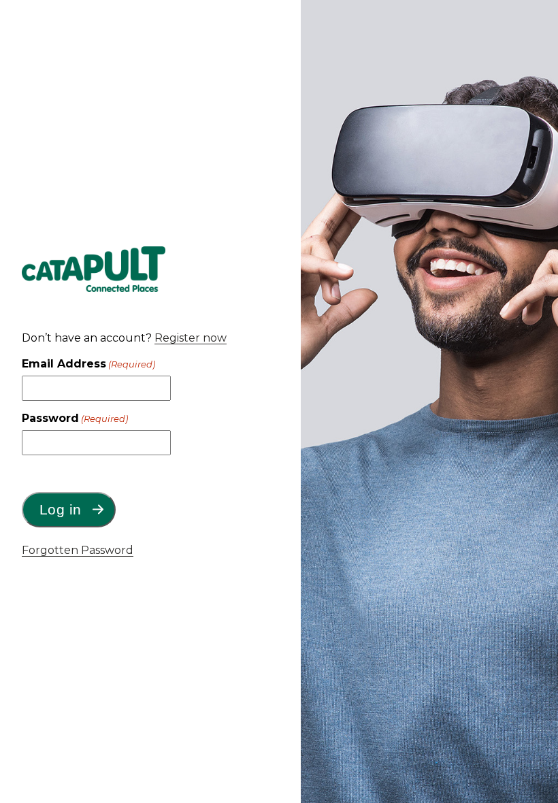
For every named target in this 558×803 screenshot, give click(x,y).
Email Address (88, 363)
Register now (190, 337)
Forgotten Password (77, 550)
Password (75, 418)
